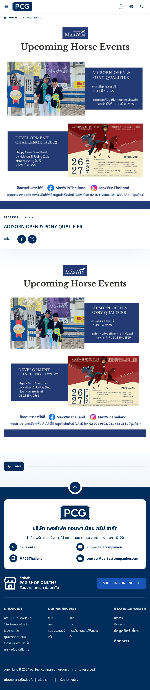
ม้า (70, 637)
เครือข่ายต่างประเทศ (70, 679)
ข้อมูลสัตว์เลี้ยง (126, 631)
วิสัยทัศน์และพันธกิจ (16, 624)
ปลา (71, 624)
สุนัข (51, 618)
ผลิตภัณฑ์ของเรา (62, 609)
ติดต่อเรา (121, 641)
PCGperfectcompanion (104, 547)
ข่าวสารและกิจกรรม (32, 17)
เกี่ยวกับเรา (13, 609)
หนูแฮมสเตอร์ (56, 630)
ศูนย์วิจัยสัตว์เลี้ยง (15, 637)
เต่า (50, 637)
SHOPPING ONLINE (118, 583)
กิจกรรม (119, 624)
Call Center (28, 547)
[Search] (141, 6)
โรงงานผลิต (11, 630)
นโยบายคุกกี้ (45, 679)
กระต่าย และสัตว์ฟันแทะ (83, 630)
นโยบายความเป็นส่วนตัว (19, 679)
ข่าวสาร (118, 618)
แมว (71, 618)
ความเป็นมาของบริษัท (17, 618)
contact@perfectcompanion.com (112, 558)
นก (50, 624)
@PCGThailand (31, 558)
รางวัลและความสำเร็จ (16, 643)
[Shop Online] (121, 6)
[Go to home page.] (22, 6)
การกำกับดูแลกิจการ (16, 649)
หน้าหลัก (13, 17)
